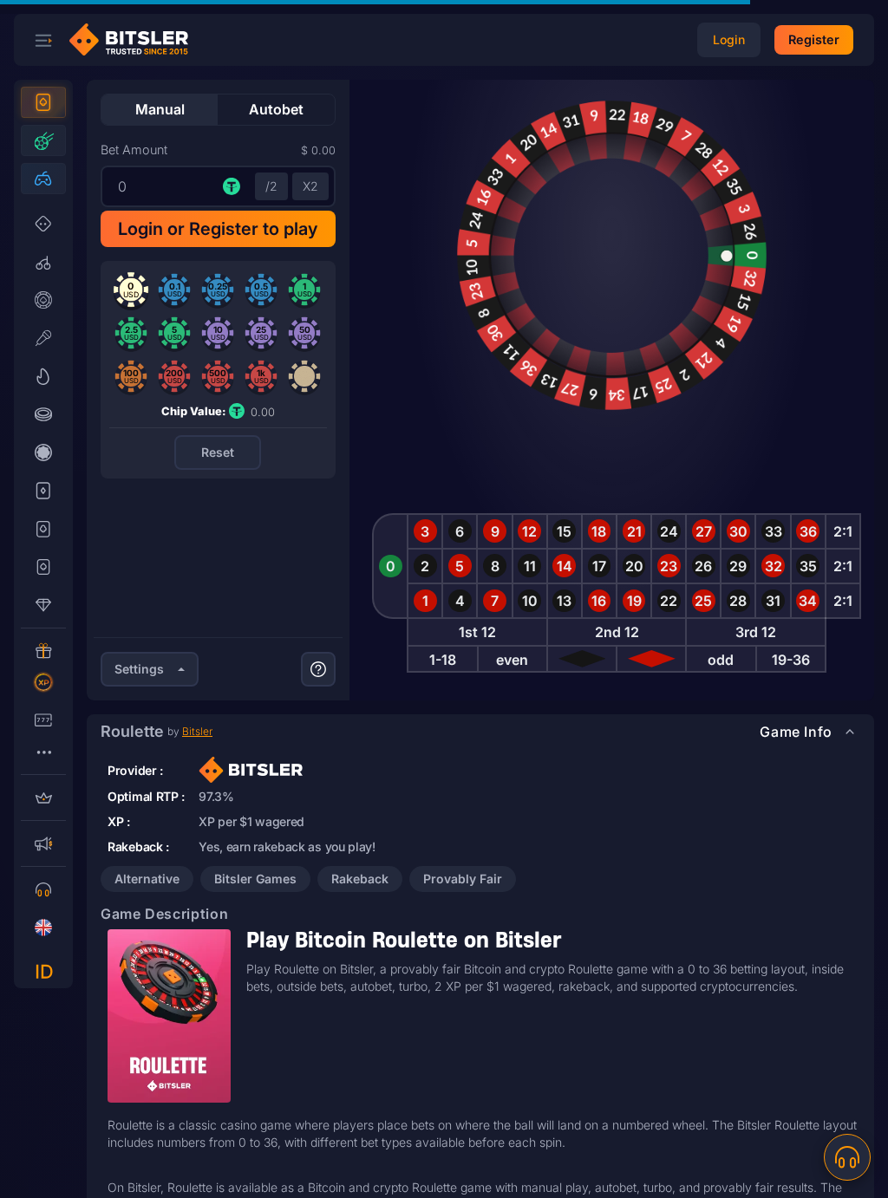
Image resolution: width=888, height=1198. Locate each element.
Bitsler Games (255, 878)
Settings (139, 668)
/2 (271, 186)
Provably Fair (462, 878)
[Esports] (43, 178)
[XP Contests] (43, 682)
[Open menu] (43, 39)
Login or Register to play (217, 228)
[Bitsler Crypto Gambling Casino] (135, 39)
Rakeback (359, 878)
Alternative (147, 878)
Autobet (276, 109)
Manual (160, 109)
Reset (217, 452)
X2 (310, 186)
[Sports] (43, 140)
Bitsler (197, 731)
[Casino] (43, 102)
